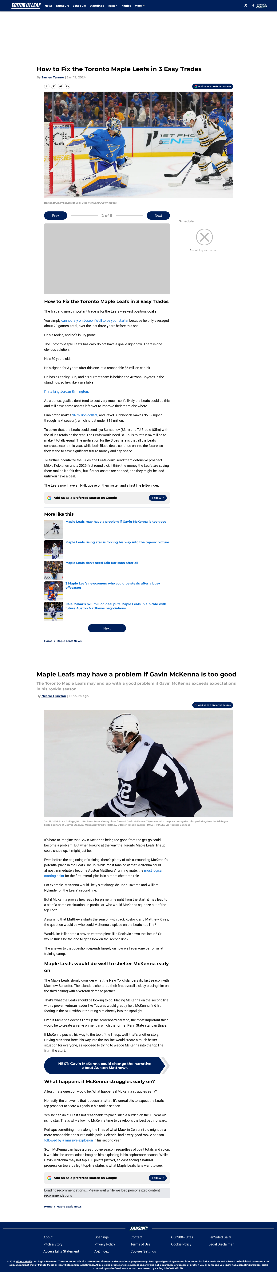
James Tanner (53, 77)
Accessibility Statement (61, 1251)
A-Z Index (101, 1251)
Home (48, 641)
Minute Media (24, 1261)
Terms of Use (140, 1244)
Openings (101, 1237)
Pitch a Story (52, 1244)
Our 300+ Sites (182, 1237)
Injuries (126, 5)
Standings (97, 5)
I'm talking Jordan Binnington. (66, 391)
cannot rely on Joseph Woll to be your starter (95, 320)
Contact (136, 1237)
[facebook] (253, 5)
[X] (245, 5)
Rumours (62, 5)
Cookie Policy (181, 1244)
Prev (55, 216)
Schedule (79, 5)
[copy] (67, 86)
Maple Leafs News (69, 641)
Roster (112, 5)
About (48, 1237)
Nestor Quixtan (54, 696)
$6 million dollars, (85, 415)
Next (158, 216)
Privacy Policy (104, 1244)
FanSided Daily (219, 1237)
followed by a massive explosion (68, 1140)
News (48, 5)
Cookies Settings (143, 1251)
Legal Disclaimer (221, 1244)
